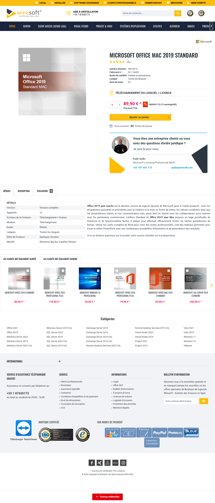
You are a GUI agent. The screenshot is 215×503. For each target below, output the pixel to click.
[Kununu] (115, 463)
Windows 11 (190, 337)
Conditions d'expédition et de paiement (79, 396)
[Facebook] (92, 463)
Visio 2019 (189, 332)
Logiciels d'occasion (122, 400)
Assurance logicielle (70, 389)
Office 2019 (12, 332)
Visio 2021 (189, 328)
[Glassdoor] (107, 463)
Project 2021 (141, 341)
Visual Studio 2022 (144, 332)
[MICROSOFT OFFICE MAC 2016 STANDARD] (160, 278)
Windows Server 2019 (17, 341)
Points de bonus (143, 126)
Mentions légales (121, 407)
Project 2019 (141, 345)
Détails (6, 191)
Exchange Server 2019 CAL (99, 337)
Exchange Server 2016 (97, 332)
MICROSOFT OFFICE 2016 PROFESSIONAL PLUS (125, 294)
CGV (63, 407)
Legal (115, 381)
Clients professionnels (71, 381)
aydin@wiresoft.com (182, 167)
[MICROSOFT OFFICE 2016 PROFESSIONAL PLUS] (125, 278)
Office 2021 (12, 328)
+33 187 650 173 (142, 167)
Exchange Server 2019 (97, 328)
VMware (188, 345)
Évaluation (44, 191)
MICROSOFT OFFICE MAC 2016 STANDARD (160, 294)
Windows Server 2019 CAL (59, 328)
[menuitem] (151, 3)
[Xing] (99, 463)
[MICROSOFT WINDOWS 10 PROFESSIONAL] (90, 278)
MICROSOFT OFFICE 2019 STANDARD (19, 292)
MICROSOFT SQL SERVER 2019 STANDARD (195, 294)
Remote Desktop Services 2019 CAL (152, 328)
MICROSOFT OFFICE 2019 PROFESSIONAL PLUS (55, 294)
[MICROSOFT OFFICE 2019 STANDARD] (19, 278)
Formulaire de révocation (73, 404)
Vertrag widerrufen (109, 496)
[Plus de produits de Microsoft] (204, 41)
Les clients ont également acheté (19, 259)
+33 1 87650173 (18, 393)
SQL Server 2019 (55, 337)
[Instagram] (123, 463)
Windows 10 (190, 341)
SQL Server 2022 (55, 332)
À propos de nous (121, 393)
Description (24, 191)
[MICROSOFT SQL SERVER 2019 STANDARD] (195, 278)
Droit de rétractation (70, 400)
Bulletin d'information (123, 389)
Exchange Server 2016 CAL (99, 341)
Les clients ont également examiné (60, 259)
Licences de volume (122, 396)
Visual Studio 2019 (144, 337)
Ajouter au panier (139, 117)
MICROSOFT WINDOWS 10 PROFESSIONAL (90, 294)
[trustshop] (83, 435)
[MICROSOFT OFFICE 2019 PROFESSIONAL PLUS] (54, 278)
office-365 (118, 385)
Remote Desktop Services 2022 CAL (103, 345)
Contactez (66, 393)
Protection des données (124, 404)
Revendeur (66, 385)
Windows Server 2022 (17, 337)
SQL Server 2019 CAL (57, 345)
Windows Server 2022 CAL (19, 345)
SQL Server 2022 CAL (57, 341)
